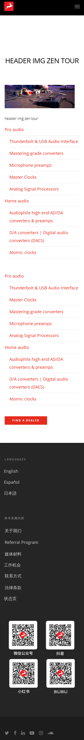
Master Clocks (23, 177)
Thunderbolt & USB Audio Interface (43, 141)
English (11, 471)
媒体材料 (13, 554)
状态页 (10, 598)
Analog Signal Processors (34, 189)
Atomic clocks (22, 252)
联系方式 (13, 576)
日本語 (10, 493)
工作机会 (12, 565)
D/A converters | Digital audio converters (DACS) (38, 236)
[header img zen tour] (40, 110)
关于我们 (13, 530)
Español (12, 482)
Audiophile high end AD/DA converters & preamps (36, 216)
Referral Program (21, 542)
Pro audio (14, 129)
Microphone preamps (30, 165)
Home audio (17, 201)
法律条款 (13, 587)
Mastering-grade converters (36, 153)
